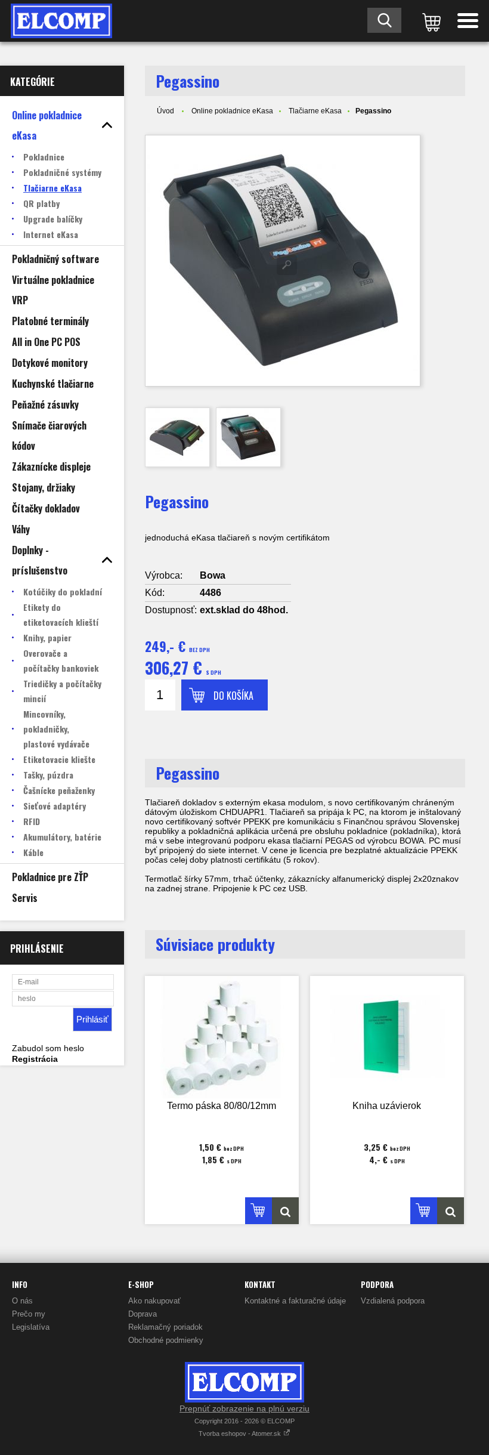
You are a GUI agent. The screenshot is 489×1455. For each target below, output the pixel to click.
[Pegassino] (282, 261)
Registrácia (35, 1059)
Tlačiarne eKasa (315, 111)
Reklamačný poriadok (165, 1327)
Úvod (165, 111)
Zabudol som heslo (48, 1048)
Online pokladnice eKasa (232, 111)
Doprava (142, 1313)
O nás (22, 1300)
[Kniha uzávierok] (387, 1037)
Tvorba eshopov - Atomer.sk (241, 1433)
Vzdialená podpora (393, 1300)
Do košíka (233, 695)
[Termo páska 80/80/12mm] (222, 1037)
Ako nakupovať (154, 1300)
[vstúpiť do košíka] (429, 21)
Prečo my (28, 1313)
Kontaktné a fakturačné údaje (295, 1300)
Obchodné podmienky (165, 1340)
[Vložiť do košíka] (258, 1210)
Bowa (212, 575)
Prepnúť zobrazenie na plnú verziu (244, 1408)
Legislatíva (30, 1327)
